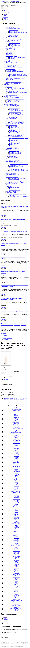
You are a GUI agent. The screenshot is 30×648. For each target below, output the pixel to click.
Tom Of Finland (16, 574)
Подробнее (3, 215)
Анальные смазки (10, 69)
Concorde (16, 431)
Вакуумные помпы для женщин (14, 119)
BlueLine (16, 426)
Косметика (6, 84)
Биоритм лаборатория (16, 600)
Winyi (16, 590)
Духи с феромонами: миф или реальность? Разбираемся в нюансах (12, 299)
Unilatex (16, 578)
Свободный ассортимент (16, 608)
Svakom (16, 566)
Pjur (16, 530)
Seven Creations (16, 551)
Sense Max (16, 549)
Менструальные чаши (14, 160)
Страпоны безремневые (15, 152)
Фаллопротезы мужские (12, 191)
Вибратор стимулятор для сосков (14, 123)
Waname (16, 584)
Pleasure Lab (16, 531)
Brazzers (16, 427)
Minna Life (16, 505)
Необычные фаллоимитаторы (16, 166)
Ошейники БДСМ (13, 35)
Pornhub (16, 532)
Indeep (16, 470)
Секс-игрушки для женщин (10, 104)
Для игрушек (6, 61)
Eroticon (16, 444)
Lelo (16, 487)
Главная (5, 14)
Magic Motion (16, 499)
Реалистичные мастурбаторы (16, 182)
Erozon (16, 449)
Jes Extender (16, 476)
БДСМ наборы (10, 27)
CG (16, 430)
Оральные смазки (10, 79)
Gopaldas (16, 460)
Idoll (16, 467)
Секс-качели (9, 53)
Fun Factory (16, 456)
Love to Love (16, 492)
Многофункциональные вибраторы (18, 134)
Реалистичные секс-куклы (15, 188)
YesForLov (16, 596)
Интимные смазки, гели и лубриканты (13, 67)
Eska (16, 450)
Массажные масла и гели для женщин (18, 92)
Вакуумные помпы (11, 173)
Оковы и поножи (13, 33)
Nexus (16, 513)
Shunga (16, 558)
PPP (16, 534)
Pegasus (16, 526)
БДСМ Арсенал (16, 599)
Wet (16, 587)
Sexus (16, 555)
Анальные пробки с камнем (16, 110)
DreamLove (16, 436)
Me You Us (16, 502)
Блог (4, 15)
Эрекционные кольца (11, 192)
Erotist (16, 445)
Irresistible (16, 474)
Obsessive (16, 517)
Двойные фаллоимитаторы (16, 162)
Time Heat (16, 571)
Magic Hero (16, 497)
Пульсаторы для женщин (12, 148)
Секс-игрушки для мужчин (10, 171)
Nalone (16, 512)
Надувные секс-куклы (14, 187)
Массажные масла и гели (12, 91)
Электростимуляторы (11, 60)
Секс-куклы (9, 186)
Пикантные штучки (16, 605)
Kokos (16, 484)
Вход (4, 10)
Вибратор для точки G (14, 127)
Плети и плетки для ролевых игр (17, 57)
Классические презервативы (13, 100)
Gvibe (16, 461)
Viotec (16, 582)
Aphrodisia (16, 414)
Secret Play (16, 548)
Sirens (16, 561)
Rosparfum (16, 542)
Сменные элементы (11, 65)
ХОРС (16, 610)
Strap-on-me (16, 565)
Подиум (16, 607)
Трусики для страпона (14, 155)
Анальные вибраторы (14, 108)
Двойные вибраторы (14, 131)
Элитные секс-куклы (14, 190)
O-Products (16, 515)
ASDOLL (16, 418)
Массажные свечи (10, 93)
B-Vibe (16, 419)
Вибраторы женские (11, 125)
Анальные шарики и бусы (15, 115)
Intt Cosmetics (16, 471)
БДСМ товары (7, 26)
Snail (16, 562)
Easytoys (16, 439)
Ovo (16, 525)
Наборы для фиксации (14, 31)
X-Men (16, 592)
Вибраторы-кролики (14, 143)
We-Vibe (16, 586)
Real (16, 536)
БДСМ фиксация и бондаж (13, 28)
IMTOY (16, 469)
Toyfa (16, 575)
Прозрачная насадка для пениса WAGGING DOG (15, 398)
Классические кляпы (14, 43)
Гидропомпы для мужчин (12, 174)
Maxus (16, 501)
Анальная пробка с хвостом (16, 106)
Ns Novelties (16, 514)
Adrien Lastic (16, 411)
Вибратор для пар (13, 126)
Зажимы (8, 37)
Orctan (16, 519)
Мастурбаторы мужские (12, 177)
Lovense (16, 493)
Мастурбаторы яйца (14, 179)
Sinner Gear (16, 560)
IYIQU (16, 475)
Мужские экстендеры (11, 183)
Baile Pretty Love (16, 422)
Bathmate (16, 423)
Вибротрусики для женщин (16, 145)
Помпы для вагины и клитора (16, 122)
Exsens (16, 453)
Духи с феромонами (11, 87)
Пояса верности (10, 52)
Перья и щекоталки (11, 50)
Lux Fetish (16, 496)
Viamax (16, 581)
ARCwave (16, 415)
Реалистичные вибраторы (15, 135)
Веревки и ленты (13, 30)
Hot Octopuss (16, 466)
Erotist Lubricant (16, 447)
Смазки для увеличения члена (13, 83)
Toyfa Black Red (16, 577)
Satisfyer (16, 547)
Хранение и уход (10, 66)
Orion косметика (16, 523)
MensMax (16, 504)
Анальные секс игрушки (12, 105)
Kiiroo (16, 482)
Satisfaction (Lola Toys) (16, 545)
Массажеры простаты (11, 175)
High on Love (16, 462)
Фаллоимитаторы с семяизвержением (18, 170)
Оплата (5, 18)
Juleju (16, 480)
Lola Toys (16, 489)
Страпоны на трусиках (15, 153)
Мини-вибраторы (13, 147)
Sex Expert (16, 552)
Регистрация (6, 12)
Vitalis (16, 583)
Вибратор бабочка (13, 140)
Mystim (16, 510)
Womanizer (16, 591)
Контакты (5, 19)
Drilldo (16, 437)
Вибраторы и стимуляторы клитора (15, 136)
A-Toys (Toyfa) (16, 410)
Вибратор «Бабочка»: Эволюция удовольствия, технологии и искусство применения (13, 220)
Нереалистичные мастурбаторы (17, 181)
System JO (16, 569)
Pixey (16, 529)
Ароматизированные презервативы (15, 99)
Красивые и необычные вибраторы (18, 132)
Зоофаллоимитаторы (14, 165)
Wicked (16, 588)
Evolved (16, 452)
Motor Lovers (16, 506)
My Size (16, 509)
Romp (16, 539)
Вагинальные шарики (11, 118)
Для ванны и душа (11, 86)
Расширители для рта (14, 45)
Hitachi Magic (16, 463)
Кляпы (8, 41)
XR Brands (16, 595)
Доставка (5, 17)
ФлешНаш (16, 609)
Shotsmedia (6, 339)
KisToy (16, 483)
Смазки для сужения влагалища (14, 82)
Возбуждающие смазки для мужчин (18, 75)
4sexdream (16, 407)
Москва (16, 604)
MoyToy (16, 508)
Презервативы (7, 96)
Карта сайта (6, 20)
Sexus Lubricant (16, 556)
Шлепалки (12, 58)
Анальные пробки (13, 109)
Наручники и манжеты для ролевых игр (19, 32)
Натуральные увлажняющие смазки (15, 78)
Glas (16, 458)
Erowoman (16, 448)
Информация (6, 379)
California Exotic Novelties (16, 428)
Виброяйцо (12, 130)
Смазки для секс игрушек (12, 63)
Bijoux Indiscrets (16, 424)
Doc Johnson (16, 434)
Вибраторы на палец (14, 141)
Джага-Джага (16, 601)
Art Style (16, 417)
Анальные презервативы (12, 97)
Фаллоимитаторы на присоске (16, 169)
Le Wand (16, 486)
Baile (16, 420)
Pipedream (16, 527)
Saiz (16, 544)
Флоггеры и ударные (11, 56)
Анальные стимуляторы (15, 113)
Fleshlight (16, 454)
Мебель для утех (10, 48)
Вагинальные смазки (11, 70)
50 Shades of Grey (16, 409)
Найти (2, 8)
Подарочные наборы (11, 95)
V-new (16, 579)
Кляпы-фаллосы (13, 44)
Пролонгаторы (10, 80)
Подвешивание (13, 36)
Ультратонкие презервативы (13, 102)
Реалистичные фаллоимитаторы (17, 168)
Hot (16, 465)
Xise (16, 594)
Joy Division (16, 479)
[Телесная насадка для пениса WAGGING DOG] (6, 365)
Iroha (16, 473)
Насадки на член (10, 184)
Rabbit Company (16, 535)
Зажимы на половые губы (15, 39)
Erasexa (16, 441)
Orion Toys (16, 522)
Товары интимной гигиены (13, 158)
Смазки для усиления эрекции (16, 76)
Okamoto (16, 518)
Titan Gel (16, 573)
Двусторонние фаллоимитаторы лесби (18, 164)
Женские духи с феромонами (16, 88)
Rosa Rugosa (16, 540)
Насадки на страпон (14, 151)
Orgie (16, 521)
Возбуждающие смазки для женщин (18, 74)
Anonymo (16, 413)
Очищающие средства (11, 62)
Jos (16, 478)
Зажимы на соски (13, 40)
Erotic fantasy (16, 443)
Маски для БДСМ (10, 46)
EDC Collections (16, 440)
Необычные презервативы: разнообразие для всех (14, 231)
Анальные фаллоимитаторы (16, 114)
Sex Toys (16, 553)
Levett (16, 488)
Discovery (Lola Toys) (16, 432)
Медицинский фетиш (11, 49)
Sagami (16, 543)
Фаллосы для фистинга (15, 157)
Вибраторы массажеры (15, 128)
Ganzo (16, 457)
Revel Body (16, 538)
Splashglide (16, 564)
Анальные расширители (15, 112)
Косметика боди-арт (11, 89)
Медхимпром (16, 603)
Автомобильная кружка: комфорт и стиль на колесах (15, 311)
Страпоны (9, 149)
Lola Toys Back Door (16, 491)
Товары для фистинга (11, 156)
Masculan (16, 500)
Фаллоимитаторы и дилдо (12, 161)
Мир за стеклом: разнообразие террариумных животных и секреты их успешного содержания (13, 324)
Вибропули (12, 144)
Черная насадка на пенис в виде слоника (13, 399)
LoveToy (16, 495)
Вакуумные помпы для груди (16, 121)
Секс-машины (9, 54)
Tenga (16, 570)
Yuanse (16, 597)
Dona (16, 435)
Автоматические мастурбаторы (17, 178)
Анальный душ (13, 117)
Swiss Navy (16, 568)
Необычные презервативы (13, 101)
